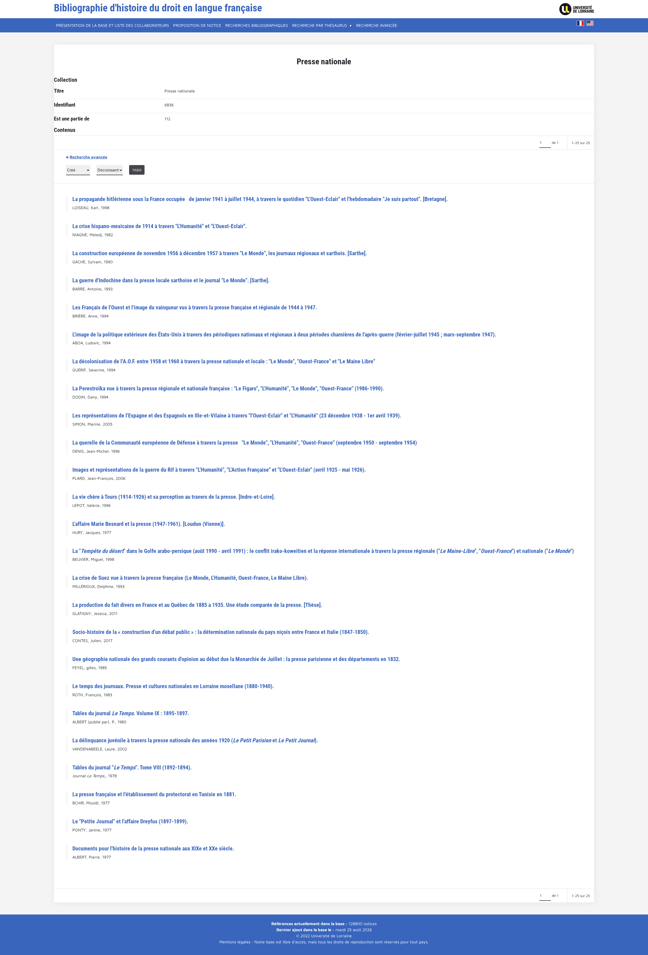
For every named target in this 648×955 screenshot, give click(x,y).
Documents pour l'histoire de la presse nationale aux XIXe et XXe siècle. (153, 848)
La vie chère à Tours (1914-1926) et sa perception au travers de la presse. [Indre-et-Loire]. (173, 496)
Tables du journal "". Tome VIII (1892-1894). (132, 767)
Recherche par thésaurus (319, 25)
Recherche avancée (376, 25)
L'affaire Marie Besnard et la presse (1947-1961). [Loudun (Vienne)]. (148, 524)
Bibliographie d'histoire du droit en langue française (158, 8)
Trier (136, 170)
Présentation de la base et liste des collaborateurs (112, 25)
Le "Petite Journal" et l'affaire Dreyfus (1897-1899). (130, 821)
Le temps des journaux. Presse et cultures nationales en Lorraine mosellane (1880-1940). (173, 686)
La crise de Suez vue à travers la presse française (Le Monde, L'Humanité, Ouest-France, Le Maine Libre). (190, 577)
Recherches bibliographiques (256, 25)
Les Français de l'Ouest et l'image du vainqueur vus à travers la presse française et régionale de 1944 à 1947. (194, 307)
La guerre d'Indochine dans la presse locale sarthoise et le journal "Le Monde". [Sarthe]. (171, 280)
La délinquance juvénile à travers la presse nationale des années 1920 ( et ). (195, 740)
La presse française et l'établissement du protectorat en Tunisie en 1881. (154, 794)
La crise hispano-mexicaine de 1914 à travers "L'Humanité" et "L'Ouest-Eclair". (159, 226)
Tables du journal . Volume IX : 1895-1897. (130, 713)
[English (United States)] (590, 23)
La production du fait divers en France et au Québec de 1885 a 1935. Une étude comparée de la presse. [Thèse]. (197, 605)
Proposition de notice (197, 25)
